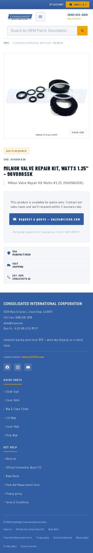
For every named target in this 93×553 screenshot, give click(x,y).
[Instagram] (17, 367)
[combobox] (47, 30)
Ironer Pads (12, 426)
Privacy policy (14, 493)
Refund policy (82, 537)
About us (11, 458)
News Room (12, 476)
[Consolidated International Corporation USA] (20, 16)
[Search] (82, 30)
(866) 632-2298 (77, 14)
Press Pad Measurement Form (23, 485)
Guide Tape (12, 391)
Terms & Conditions (17, 502)
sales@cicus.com (13, 323)
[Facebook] (7, 367)
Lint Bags (11, 417)
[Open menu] (40, 16)
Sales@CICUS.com (74, 18)
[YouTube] (28, 367)
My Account (56, 4)
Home (6, 42)
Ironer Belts (12, 400)
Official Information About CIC (24, 467)
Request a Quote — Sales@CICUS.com (49, 219)
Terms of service (28, 546)
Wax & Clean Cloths (17, 409)
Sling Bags (12, 435)
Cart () (80, 4)
